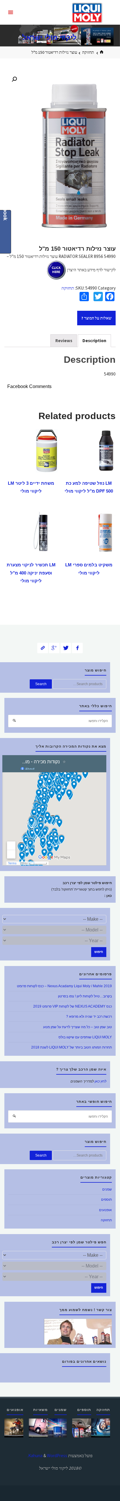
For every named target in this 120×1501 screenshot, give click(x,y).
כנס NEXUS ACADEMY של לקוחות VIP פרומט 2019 (72, 1006)
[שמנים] (57, 1428)
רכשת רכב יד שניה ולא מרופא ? (89, 1017)
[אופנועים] (13, 1428)
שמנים (107, 1189)
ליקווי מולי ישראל (49, 37)
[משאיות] (38, 1428)
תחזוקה (88, 52)
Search (41, 684)
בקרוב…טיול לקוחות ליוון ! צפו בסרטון (85, 996)
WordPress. (47, 1455)
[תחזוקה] (100, 1428)
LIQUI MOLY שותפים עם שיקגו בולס (85, 1037)
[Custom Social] (42, 648)
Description (94, 340)
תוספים (106, 1199)
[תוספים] (81, 1428)
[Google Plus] (54, 648)
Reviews (63, 340)
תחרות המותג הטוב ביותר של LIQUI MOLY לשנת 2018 (71, 1047)
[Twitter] (66, 648)
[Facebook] (77, 648)
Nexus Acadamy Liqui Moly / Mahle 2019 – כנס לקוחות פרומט (64, 986)
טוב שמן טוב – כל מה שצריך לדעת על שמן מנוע (77, 1027)
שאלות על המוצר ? (96, 318)
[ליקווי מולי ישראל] (87, 12)
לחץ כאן (100, 1081)
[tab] (94, 340)
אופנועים (105, 1210)
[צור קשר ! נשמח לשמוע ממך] (78, 1331)
